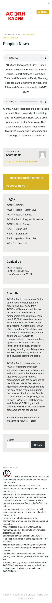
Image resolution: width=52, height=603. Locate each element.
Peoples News (15, 185)
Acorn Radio (29, 34)
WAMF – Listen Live (17, 243)
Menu (44, 12)
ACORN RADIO (15, 205)
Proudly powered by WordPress (19, 595)
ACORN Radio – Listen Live (21, 209)
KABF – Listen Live (17, 228)
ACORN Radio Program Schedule (25, 219)
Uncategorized (10, 38)
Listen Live (15, 568)
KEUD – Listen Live (17, 233)
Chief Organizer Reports (26, 177)
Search (10, 439)
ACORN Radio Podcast (19, 214)
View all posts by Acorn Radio (22, 161)
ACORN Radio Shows (18, 224)
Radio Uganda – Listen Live (21, 238)
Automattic (27, 598)
